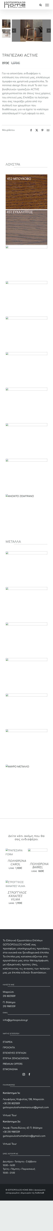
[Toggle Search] (40, 5)
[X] (37, 130)
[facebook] (29, 1074)
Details (11, 853)
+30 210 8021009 (11, 1103)
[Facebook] (31, 130)
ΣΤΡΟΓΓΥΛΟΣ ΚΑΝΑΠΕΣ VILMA (17, 896)
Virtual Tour (10, 1115)
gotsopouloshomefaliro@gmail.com (24, 1136)
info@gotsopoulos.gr (15, 1020)
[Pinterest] (42, 130)
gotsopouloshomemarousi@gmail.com (26, 1107)
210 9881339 (9, 1006)
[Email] (48, 130)
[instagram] (23, 1074)
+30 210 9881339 (11, 1132)
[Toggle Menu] (47, 5)
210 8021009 (9, 996)
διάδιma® (39, 1193)
